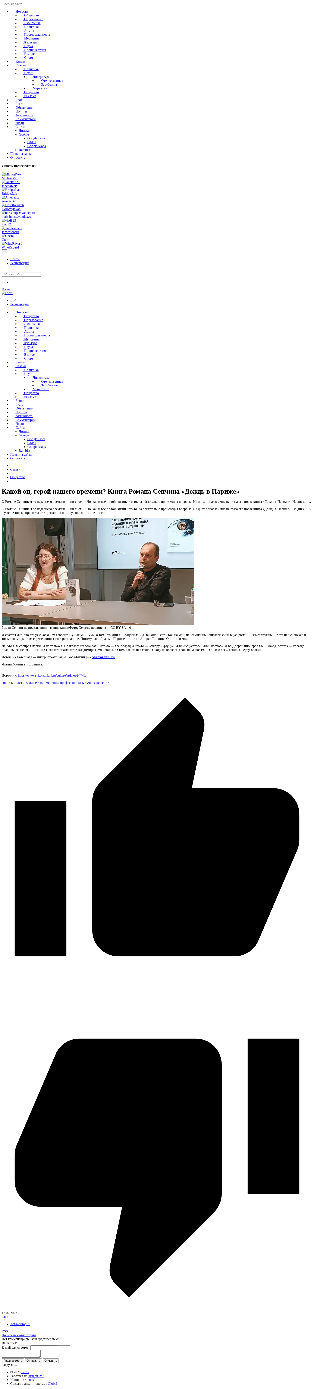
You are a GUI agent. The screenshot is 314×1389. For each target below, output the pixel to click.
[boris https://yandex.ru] (18, 213)
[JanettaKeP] (11, 182)
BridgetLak (9, 193)
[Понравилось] (157, 994)
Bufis (25, 1372)
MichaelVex (10, 178)
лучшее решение (97, 682)
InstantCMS (36, 1376)
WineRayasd (10, 247)
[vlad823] (9, 220)
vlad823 (7, 224)
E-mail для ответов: (15, 1347)
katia (5, 1317)
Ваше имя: (9, 1343)
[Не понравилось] (157, 1309)
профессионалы (71, 682)
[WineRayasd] (12, 243)
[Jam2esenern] (12, 228)
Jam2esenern (10, 232)
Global (52, 1383)
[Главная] (11, 465)
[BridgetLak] (11, 190)
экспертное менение (43, 682)
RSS (5, 1331)
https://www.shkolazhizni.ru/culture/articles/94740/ (52, 675)
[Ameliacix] (10, 197)
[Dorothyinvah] (13, 205)
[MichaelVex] (11, 174)
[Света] (8, 236)
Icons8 (30, 1380)
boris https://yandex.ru (17, 216)
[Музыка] (12, 282)
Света (6, 239)
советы (7, 682)
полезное (20, 682)
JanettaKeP (9, 186)
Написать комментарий (19, 1335)
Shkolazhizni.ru (103, 657)
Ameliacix (9, 201)
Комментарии (20, 1324)
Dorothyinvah (11, 209)
